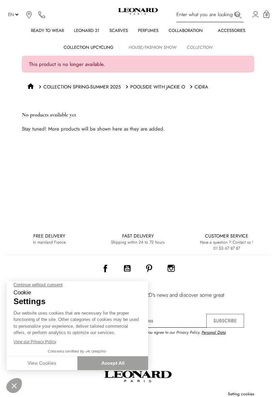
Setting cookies (241, 394)
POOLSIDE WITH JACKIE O (157, 86)
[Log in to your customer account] (255, 14)
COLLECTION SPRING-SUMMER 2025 (82, 86)
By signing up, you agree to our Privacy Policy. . (173, 335)
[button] (266, 14)
